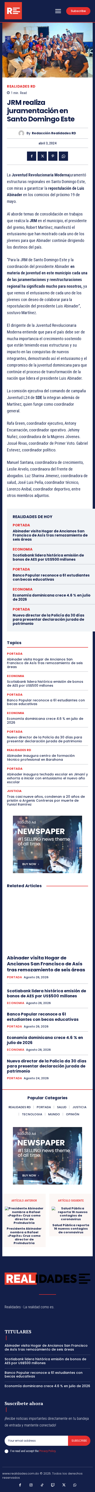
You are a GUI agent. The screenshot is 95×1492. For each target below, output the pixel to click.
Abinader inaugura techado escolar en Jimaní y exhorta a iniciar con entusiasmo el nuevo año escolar (47, 778)
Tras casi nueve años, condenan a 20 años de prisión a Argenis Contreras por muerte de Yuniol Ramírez (46, 800)
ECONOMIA (23, 549)
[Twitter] (42, 156)
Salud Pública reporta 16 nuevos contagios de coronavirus (70, 1228)
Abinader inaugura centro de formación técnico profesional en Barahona (41, 757)
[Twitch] (53, 1485)
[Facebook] (31, 156)
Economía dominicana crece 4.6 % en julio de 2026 (51, 597)
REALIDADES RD (21, 86)
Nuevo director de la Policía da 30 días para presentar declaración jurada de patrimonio (48, 619)
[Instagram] (31, 1485)
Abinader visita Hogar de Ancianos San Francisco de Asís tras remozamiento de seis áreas (50, 535)
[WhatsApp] (63, 156)
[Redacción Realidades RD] (22, 133)
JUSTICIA (14, 790)
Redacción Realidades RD (54, 133)
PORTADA (21, 525)
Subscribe (79, 1441)
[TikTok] (42, 1485)
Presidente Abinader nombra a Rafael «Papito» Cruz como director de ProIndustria (24, 1236)
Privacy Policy (47, 1451)
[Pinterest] (52, 156)
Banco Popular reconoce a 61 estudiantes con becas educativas (51, 577)
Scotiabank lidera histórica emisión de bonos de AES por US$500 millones (48, 557)
